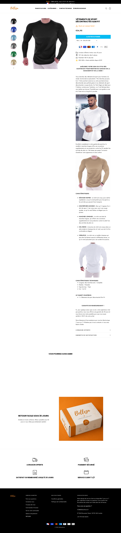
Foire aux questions (31, 499)
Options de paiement (31, 513)
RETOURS (28, 516)
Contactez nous (65, 8)
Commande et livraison (32, 508)
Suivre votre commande (32, 511)
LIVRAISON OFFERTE (83, 330)
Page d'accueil (40, 8)
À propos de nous (79, 8)
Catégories (52, 8)
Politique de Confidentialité (58, 502)
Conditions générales (57, 499)
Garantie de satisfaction (86, 335)
